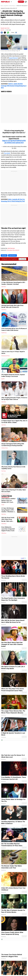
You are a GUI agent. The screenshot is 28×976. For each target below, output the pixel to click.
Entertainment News (5, 355)
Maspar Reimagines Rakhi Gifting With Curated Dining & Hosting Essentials (12, 444)
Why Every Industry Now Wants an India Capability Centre (13, 468)
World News (3, 309)
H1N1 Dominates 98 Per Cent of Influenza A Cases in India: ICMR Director (14, 329)
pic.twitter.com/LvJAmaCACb (14, 143)
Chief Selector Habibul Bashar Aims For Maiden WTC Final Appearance (8, 501)
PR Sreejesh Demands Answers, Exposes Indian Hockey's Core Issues (13, 375)
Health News (4, 332)
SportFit (2, 30)
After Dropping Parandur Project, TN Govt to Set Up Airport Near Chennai (14, 398)
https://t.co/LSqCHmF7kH (10, 141)
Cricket (2, 504)
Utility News (3, 533)
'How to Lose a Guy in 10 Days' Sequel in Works (13, 352)
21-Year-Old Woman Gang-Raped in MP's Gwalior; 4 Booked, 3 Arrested (13, 283)
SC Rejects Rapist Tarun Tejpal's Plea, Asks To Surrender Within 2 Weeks (14, 421)
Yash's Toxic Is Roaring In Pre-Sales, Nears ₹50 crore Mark (13, 491)
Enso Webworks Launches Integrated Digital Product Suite (8, 529)
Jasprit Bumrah (13, 58)
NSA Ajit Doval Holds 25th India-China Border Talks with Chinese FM (12, 306)
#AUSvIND (22, 141)
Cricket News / (12, 5)
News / (2, 5)
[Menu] (26, 2)
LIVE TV (21, 1)
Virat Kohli (7, 153)
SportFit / (6, 5)
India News (3, 286)
